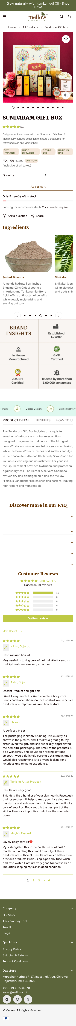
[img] (11, 641)
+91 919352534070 (16, 988)
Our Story (9, 915)
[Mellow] (38, 17)
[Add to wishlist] (66, 39)
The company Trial (15, 921)
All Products (30, 27)
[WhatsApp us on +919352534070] (28, 999)
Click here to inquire (55, 207)
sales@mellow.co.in (15, 992)
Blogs (6, 933)
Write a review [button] (38, 618)
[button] (69, 17)
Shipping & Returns (15, 955)
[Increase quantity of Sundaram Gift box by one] (69, 175)
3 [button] (39, 880)
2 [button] (33, 880)
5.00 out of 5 (47, 581)
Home (12, 27)
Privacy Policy (12, 949)
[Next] (58, 315)
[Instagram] (17, 999)
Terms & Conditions (15, 961)
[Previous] (17, 315)
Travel (7, 927)
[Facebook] (7, 999)
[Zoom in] (66, 95)
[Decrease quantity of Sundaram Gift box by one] (22, 175)
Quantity (8, 175)
